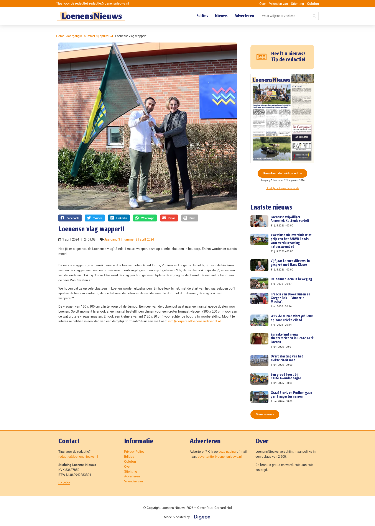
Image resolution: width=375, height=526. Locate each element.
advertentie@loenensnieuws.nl (220, 457)
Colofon (313, 4)
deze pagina (227, 452)
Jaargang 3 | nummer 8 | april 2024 (89, 36)
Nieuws (221, 16)
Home (60, 36)
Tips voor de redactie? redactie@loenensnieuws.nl (92, 3)
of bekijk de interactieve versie (282, 188)
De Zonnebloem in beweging (291, 279)
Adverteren (244, 16)
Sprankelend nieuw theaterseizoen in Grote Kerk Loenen (292, 338)
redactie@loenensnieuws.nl (78, 457)
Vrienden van (278, 4)
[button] (70, 218)
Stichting (297, 4)
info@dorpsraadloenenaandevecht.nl (194, 321)
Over (262, 4)
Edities (202, 16)
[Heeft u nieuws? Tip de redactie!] (261, 56)
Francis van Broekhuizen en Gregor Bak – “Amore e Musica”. (290, 298)
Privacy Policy (134, 452)
